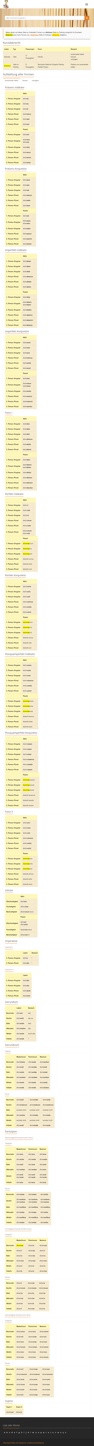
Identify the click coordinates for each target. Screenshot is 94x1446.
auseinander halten (11, 80)
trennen (25, 80)
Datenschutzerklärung (36, 1443)
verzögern (35, 80)
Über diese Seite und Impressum (14, 1443)
